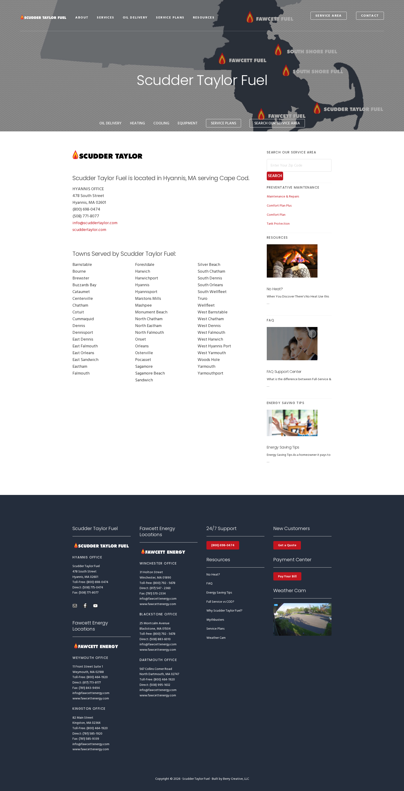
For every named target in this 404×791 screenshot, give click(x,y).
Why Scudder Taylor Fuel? (224, 610)
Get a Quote (287, 545)
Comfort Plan (276, 215)
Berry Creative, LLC (236, 779)
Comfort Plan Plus (279, 205)
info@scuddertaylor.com (94, 223)
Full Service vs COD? (220, 602)
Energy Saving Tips (283, 447)
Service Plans (215, 628)
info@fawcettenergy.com (90, 693)
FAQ (209, 583)
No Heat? (275, 289)
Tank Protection (278, 224)
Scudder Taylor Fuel (43, 17)
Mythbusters (215, 620)
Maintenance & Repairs (283, 196)
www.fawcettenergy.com (90, 698)
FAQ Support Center (284, 371)
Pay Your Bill (287, 576)
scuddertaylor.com (89, 230)
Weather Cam (216, 638)
